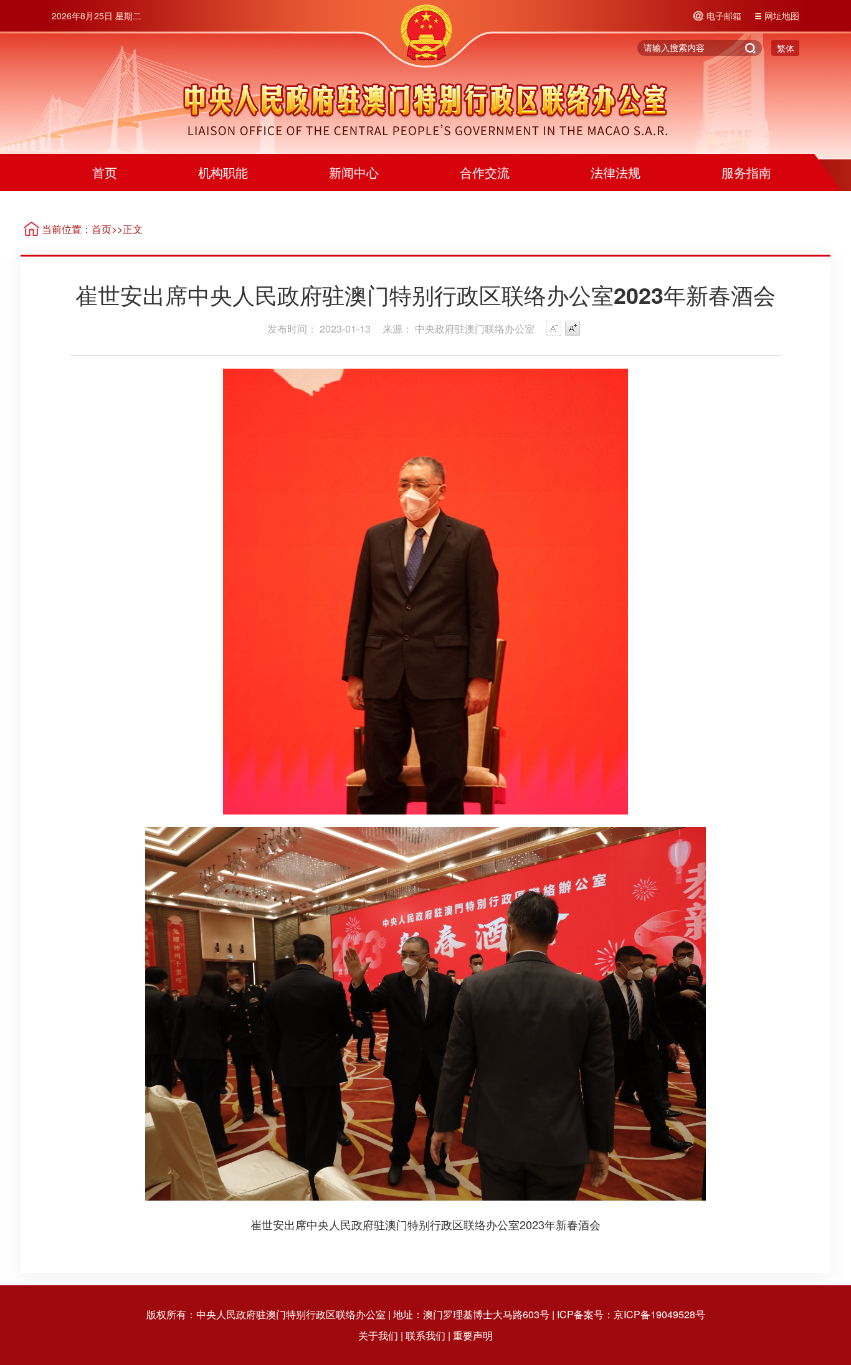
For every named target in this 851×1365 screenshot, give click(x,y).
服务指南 (746, 172)
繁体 (785, 48)
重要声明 (473, 1335)
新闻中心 (354, 172)
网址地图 (781, 15)
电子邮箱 (723, 15)
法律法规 (615, 172)
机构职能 (223, 172)
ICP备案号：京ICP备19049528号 (631, 1314)
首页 (104, 172)
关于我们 (378, 1335)
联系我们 (425, 1335)
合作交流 (485, 172)
